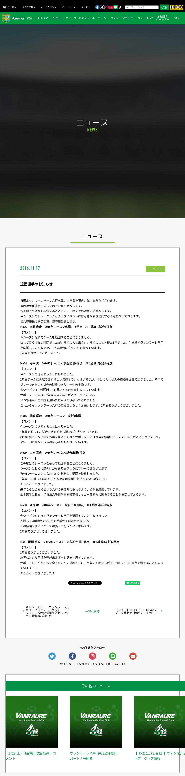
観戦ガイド (8, 7)
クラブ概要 (27, 7)
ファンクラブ (146, 18)
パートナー (67, 7)
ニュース (71, 18)
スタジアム (44, 18)
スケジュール (86, 18)
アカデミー (129, 18)
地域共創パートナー (162, 18)
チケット (58, 18)
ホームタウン (47, 7)
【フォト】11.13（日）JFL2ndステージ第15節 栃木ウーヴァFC (136, 611)
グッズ (84, 7)
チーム (102, 18)
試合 (30, 18)
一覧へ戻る (92, 611)
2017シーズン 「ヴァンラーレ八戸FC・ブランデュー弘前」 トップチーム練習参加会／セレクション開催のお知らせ (47, 611)
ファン (115, 18)
